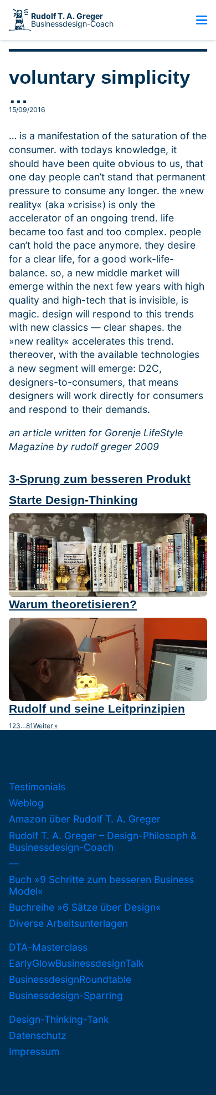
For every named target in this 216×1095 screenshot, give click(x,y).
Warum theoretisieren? (73, 604)
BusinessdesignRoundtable (70, 979)
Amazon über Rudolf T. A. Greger (85, 819)
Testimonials (37, 787)
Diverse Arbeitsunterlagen (68, 923)
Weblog (26, 803)
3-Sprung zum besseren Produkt (100, 478)
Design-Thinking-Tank (59, 1019)
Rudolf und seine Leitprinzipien (97, 708)
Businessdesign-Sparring (66, 995)
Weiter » (45, 726)
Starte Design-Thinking (73, 499)
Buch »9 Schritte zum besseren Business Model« (101, 885)
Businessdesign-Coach (72, 20)
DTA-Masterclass (48, 947)
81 (29, 726)
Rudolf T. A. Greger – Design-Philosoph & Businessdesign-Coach (103, 841)
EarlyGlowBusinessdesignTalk (76, 963)
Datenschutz (37, 1035)
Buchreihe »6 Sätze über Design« (85, 907)
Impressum (34, 1051)
